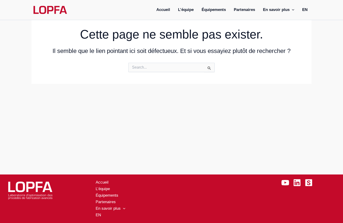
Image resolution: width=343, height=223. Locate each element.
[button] (292, 9)
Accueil (163, 9)
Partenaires (244, 9)
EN (305, 9)
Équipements (214, 9)
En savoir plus (276, 9)
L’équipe (186, 9)
